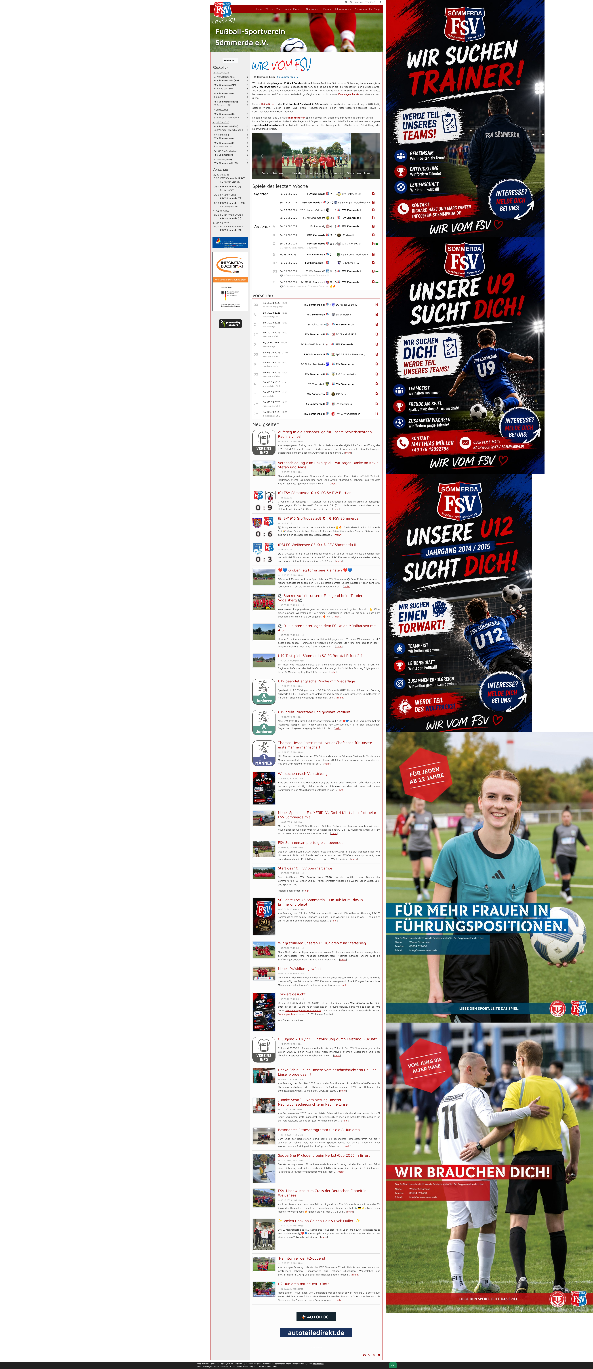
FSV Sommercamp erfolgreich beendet (310, 842)
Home (259, 9)
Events (327, 9)
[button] (261, 156)
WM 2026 (370, 2)
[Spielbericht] (373, 194)
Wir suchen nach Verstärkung (303, 773)
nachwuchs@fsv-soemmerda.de (303, 1010)
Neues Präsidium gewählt (299, 968)
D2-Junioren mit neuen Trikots (303, 1283)
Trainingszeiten (286, 1014)
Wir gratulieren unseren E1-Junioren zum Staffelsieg (322, 943)
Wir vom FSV (272, 9)
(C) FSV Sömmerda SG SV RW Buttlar (314, 492)
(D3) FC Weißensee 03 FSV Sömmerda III (317, 544)
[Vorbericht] (377, 304)
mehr (348, 452)
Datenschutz (318, 1364)
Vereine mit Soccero (316, 1347)
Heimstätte (267, 104)
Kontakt (359, 2)
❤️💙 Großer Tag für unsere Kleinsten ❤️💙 (315, 570)
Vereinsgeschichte (348, 94)
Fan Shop (374, 9)
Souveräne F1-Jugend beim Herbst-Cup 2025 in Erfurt (324, 1155)
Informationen (343, 9)
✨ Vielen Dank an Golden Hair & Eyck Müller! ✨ (319, 1221)
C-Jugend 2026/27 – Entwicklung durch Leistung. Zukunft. (328, 1039)
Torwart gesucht (292, 994)
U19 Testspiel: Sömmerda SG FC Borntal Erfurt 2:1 (320, 655)
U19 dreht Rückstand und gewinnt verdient (314, 712)
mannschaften (296, 117)
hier (307, 890)
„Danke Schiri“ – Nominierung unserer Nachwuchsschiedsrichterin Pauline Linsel (313, 1102)
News (287, 9)
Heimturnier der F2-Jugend (301, 1258)
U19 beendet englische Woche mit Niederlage (316, 681)
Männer (297, 9)
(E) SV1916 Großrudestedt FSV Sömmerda (318, 518)
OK (393, 1365)
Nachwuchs (312, 9)
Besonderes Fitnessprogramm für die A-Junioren (319, 1129)
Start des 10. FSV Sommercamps (305, 868)
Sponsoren (361, 9)
